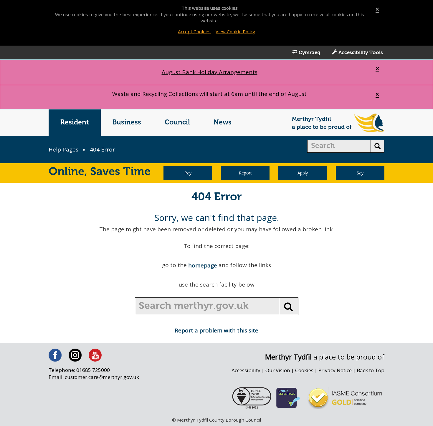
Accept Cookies (194, 31)
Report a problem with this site (216, 330)
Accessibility (246, 370)
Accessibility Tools (360, 52)
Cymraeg (308, 52)
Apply (303, 173)
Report (245, 173)
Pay (187, 173)
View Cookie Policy (235, 31)
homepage (202, 265)
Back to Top (370, 370)
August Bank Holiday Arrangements (209, 72)
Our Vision (277, 370)
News (223, 122)
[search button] (377, 146)
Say (360, 173)
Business (127, 122)
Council (177, 122)
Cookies (304, 370)
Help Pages (63, 149)
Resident (74, 122)
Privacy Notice (335, 370)
